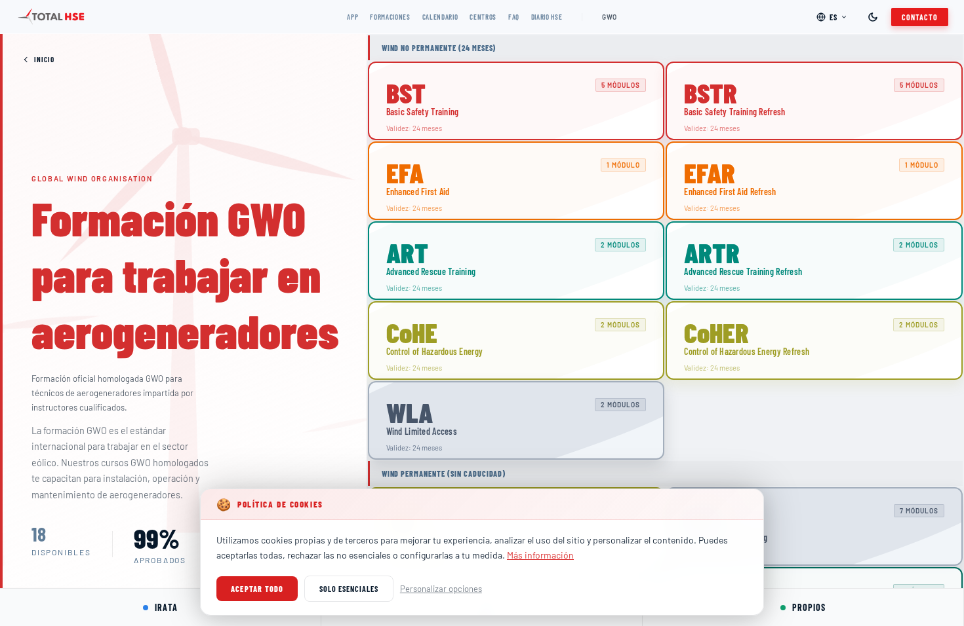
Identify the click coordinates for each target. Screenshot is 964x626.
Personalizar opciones (441, 588)
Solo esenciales (348, 588)
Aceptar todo (257, 588)
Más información (540, 555)
